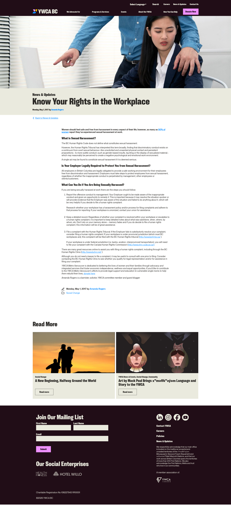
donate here (89, 273)
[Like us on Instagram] (168, 417)
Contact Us (194, 4)
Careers (167, 4)
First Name (41, 423)
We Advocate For (73, 11)
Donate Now (190, 11)
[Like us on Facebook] (176, 417)
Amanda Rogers (57, 109)
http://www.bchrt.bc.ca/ (149, 237)
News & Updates (179, 4)
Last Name (78, 423)
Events (123, 11)
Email (39, 434)
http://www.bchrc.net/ (92, 252)
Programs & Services (100, 11)
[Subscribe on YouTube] (185, 417)
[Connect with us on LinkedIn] (159, 417)
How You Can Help (170, 11)
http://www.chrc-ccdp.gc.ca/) (141, 244)
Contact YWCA (163, 425)
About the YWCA (144, 11)
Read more (44, 392)
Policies (160, 436)
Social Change (73, 293)
